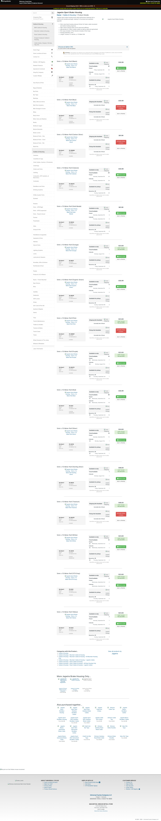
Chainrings (36, 165)
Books (35, 122)
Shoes (35, 302)
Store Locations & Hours (39, 53)
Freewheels (36, 221)
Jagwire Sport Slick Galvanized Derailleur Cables (74, 737)
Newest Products (38, 65)
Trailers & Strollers (38, 324)
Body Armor (36, 115)
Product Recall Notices (50, 789)
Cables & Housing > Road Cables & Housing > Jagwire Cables (75, 665)
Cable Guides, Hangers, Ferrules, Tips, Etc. (43, 43)
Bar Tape (35, 94)
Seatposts (36, 295)
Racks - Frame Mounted (39, 279)
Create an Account (37, 3)
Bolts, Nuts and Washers (40, 119)
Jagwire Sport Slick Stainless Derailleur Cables (74, 719)
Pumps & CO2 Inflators (39, 274)
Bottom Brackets (37, 129)
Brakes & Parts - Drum (39, 139)
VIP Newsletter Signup (91, 785)
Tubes (35, 335)
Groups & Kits (37, 229)
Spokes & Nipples (38, 309)
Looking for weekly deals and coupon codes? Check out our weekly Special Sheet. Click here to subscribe (80, 8)
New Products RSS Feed (92, 782)
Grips (34, 226)
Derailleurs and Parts (39, 186)
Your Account (129, 785)
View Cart (150, 1)
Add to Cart (121, 68)
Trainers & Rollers (38, 328)
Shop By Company (38, 72)
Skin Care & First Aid (38, 305)
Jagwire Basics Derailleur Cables (124, 718)
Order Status (27, 3)
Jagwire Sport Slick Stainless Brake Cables (87, 719)
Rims (34, 286)
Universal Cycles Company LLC (101, 795)
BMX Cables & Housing (40, 27)
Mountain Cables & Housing (41, 31)
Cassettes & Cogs (38, 158)
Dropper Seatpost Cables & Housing (41, 38)
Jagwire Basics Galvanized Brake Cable (62, 737)
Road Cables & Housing (40, 34)
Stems (35, 312)
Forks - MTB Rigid (38, 207)
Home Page (36, 50)
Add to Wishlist (121, 71)
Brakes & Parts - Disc (39, 136)
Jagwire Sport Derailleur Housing (62, 718)
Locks (34, 253)
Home (59, 15)
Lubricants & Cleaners (39, 257)
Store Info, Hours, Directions (101, 811)
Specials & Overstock (39, 69)
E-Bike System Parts (38, 195)
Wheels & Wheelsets (38, 343)
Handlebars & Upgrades (39, 234)
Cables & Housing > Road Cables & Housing (71, 661)
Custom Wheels (37, 75)
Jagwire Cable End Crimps (99, 718)
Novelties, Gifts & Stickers (40, 262)
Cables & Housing (38, 152)
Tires (34, 317)
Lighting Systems (38, 250)
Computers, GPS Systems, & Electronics (41, 176)
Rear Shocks (36, 283)
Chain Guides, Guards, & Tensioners (43, 162)
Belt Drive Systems (38, 105)
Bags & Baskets (37, 88)
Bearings (35, 98)
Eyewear (35, 198)
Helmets (35, 241)
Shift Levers (36, 298)
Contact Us (36, 56)
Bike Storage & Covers (39, 108)
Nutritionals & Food (38, 266)
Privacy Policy (48, 785)
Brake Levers (36, 132)
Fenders (35, 203)
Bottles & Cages (37, 125)
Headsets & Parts (38, 238)
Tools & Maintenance (39, 321)
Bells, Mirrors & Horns (39, 101)
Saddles (35, 291)
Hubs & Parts (36, 245)
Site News (88, 784)
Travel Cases (36, 331)
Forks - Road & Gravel (39, 214)
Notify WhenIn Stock (121, 107)
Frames (35, 217)
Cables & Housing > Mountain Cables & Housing (72, 655)
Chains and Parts (38, 169)
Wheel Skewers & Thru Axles (41, 340)
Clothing (35, 172)
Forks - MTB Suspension (39, 210)
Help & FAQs (129, 784)
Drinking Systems (38, 189)
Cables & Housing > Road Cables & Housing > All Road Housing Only (77, 663)
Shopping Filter (37, 17)
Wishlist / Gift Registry (39, 62)
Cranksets (36, 181)
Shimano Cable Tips (112, 718)
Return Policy (47, 787)
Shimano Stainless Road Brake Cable (99, 737)
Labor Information (38, 348)
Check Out (157, 1)
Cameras (35, 155)
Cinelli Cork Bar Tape (87, 737)
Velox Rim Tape (124, 736)
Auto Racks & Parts (38, 82)
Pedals (35, 271)
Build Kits (35, 146)
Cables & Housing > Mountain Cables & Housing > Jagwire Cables (77, 660)
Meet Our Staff (48, 784)
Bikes (34, 112)
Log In (21, 3)
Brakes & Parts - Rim (38, 143)
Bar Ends (35, 91)
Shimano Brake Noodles (112, 737)
